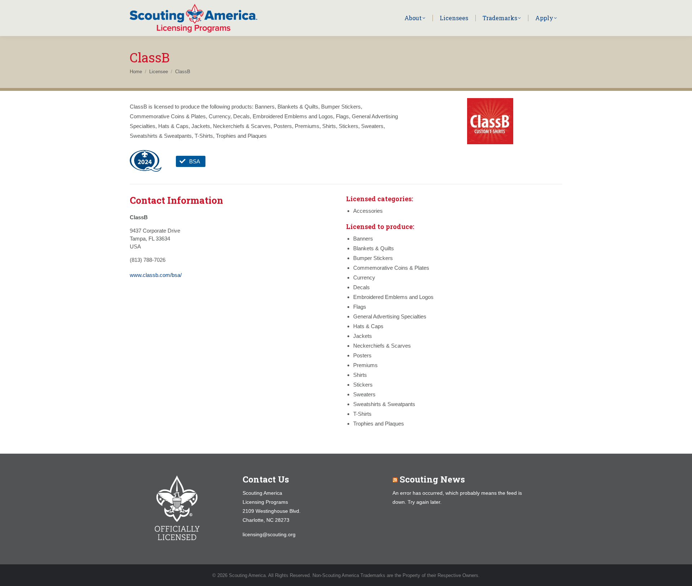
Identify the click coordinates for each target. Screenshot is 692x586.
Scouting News (432, 479)
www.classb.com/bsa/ (156, 275)
